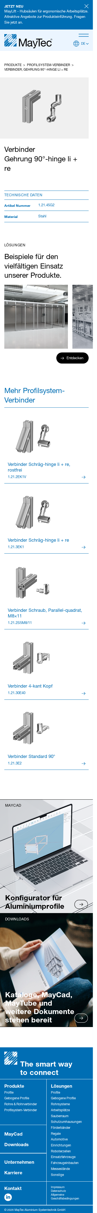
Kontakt (13, 1188)
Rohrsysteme (60, 1104)
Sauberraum (59, 1116)
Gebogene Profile (16, 1098)
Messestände (60, 1169)
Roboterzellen (61, 1151)
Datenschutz (58, 1191)
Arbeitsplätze (60, 1110)
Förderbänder (60, 1128)
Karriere (13, 1172)
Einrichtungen (61, 1145)
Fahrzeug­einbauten (65, 1163)
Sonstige (57, 1175)
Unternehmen (19, 1162)
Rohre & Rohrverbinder (20, 1104)
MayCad (13, 1134)
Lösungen (61, 1086)
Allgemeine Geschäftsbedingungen (65, 1197)
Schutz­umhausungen (66, 1122)
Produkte (13, 65)
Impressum (58, 1187)
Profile (8, 1092)
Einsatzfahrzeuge (63, 1157)
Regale (56, 1134)
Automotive (59, 1139)
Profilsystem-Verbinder (48, 65)
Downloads (16, 1144)
